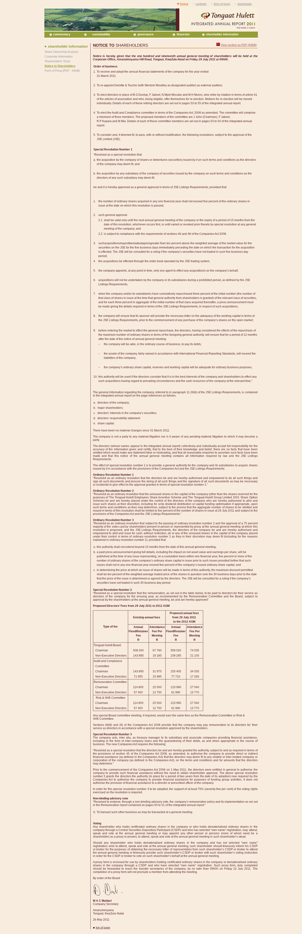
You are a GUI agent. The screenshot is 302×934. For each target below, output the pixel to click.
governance (146, 34)
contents (201, 4)
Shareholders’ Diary (57, 61)
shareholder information (222, 34)
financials (183, 34)
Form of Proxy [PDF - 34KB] (62, 70)
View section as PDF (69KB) (239, 45)
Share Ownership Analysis (61, 52)
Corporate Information (59, 56)
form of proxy (222, 4)
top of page (103, 927)
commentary (61, 34)
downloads (245, 4)
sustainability (101, 34)
